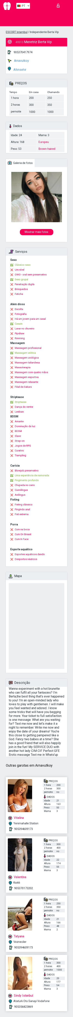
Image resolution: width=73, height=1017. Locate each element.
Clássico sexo (23, 264)
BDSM (18, 431)
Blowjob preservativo (27, 470)
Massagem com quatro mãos (31, 372)
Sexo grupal (21, 279)
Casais (18, 323)
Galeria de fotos (23, 163)
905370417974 (23, 52)
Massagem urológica (27, 357)
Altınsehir (19, 69)
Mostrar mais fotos (36, 231)
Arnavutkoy (21, 61)
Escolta (19, 309)
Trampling (20, 455)
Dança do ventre (24, 406)
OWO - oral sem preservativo (31, 274)
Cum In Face (21, 539)
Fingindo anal (22, 509)
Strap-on (20, 440)
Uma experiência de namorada (32, 475)
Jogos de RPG (23, 445)
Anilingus (20, 494)
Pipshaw (19, 333)
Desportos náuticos (26, 559)
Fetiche (19, 294)
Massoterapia (22, 367)
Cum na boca (22, 529)
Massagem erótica (25, 352)
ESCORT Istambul (16, 32)
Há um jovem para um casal (30, 318)
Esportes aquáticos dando (30, 554)
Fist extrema (21, 514)
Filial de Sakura (23, 386)
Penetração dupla (24, 284)
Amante (19, 421)
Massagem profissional (28, 348)
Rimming (20, 338)
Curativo (19, 450)
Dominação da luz (25, 426)
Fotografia (20, 314)
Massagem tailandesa (27, 362)
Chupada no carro (25, 485)
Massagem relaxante (26, 382)
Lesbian (19, 411)
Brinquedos (21, 289)
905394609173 (23, 829)
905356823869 (23, 1006)
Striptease (20, 402)
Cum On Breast (23, 534)
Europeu (44, 142)
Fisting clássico (24, 504)
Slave (18, 435)
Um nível (19, 269)
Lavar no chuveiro (24, 328)
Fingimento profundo (27, 480)
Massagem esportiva (27, 377)
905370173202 (23, 888)
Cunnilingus (21, 489)
